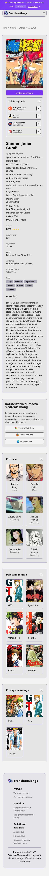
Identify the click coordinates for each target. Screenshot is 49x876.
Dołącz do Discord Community (22, 809)
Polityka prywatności (23, 797)
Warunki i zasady (21, 793)
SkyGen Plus (19, 836)
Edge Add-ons (26, 441)
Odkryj (13, 28)
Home (4, 28)
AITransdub (18, 831)
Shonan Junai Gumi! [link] (27, 28)
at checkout (33, 6)
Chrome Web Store (26, 428)
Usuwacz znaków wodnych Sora (21, 841)
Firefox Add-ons (26, 435)
